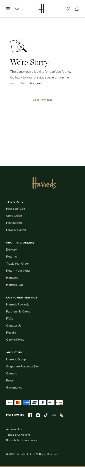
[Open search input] (17, 8)
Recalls (11, 332)
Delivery (11, 249)
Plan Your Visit (15, 208)
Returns (11, 256)
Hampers (12, 277)
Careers (11, 373)
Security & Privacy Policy (21, 440)
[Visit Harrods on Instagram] (38, 415)
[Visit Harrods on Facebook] (30, 415)
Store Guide (14, 215)
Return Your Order (18, 270)
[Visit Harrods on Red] (53, 415)
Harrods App (14, 284)
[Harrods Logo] (42, 183)
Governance (14, 387)
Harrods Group (16, 359)
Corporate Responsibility (22, 366)
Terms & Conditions (18, 434)
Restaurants (14, 222)
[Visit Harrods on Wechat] (61, 415)
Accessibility (14, 429)
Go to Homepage (42, 99)
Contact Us (13, 325)
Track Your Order (17, 263)
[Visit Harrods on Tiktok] (46, 415)
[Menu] (8, 8)
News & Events (16, 229)
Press (10, 380)
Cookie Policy (15, 339)
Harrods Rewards (17, 304)
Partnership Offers (18, 311)
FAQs (9, 318)
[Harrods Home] (42, 8)
